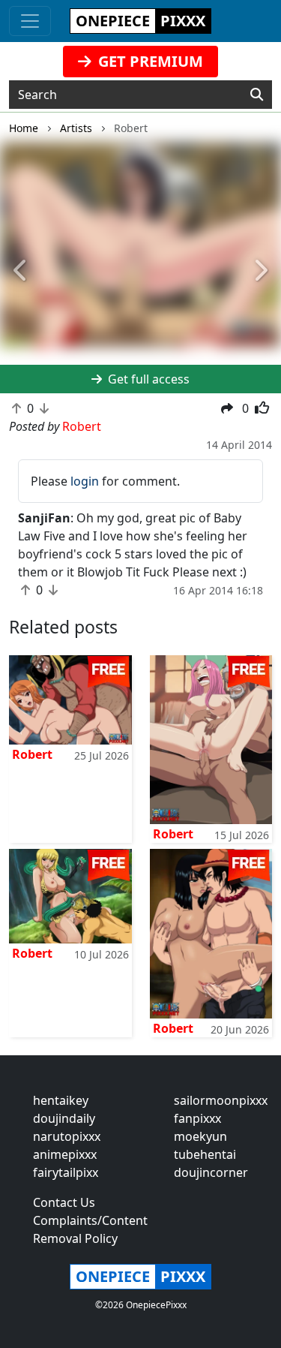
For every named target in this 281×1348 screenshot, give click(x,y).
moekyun (200, 1136)
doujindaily (64, 1118)
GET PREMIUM (148, 61)
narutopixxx (66, 1136)
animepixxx (65, 1154)
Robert (32, 754)
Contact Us (64, 1202)
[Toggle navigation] (30, 21)
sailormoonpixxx (221, 1100)
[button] (21, 271)
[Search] (256, 94)
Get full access (147, 379)
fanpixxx (197, 1118)
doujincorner (211, 1172)
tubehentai (205, 1154)
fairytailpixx (65, 1172)
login (84, 481)
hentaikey (60, 1100)
